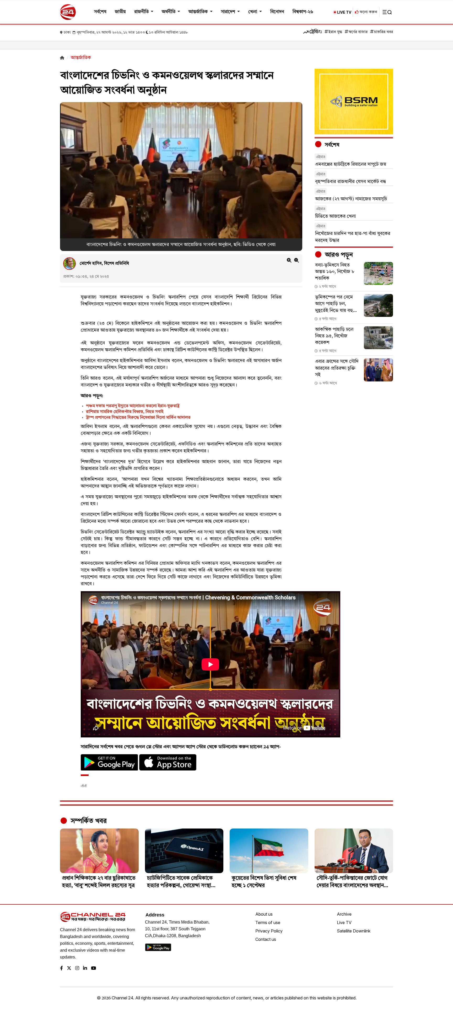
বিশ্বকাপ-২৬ (303, 12)
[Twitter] (69, 968)
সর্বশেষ (100, 12)
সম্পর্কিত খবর (88, 821)
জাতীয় (120, 12)
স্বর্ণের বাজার (358, 32)
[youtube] (93, 968)
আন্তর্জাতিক (198, 12)
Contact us (265, 939)
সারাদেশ (228, 12)
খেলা (253, 12)
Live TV (344, 922)
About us (264, 914)
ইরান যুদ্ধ (335, 32)
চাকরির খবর (383, 32)
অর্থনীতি (169, 12)
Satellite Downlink (353, 931)
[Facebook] (61, 968)
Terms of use (267, 922)
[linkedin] (85, 968)
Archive (344, 914)
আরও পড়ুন (338, 255)
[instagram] (77, 968)
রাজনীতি (142, 12)
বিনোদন (277, 12)
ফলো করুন (368, 12)
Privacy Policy (269, 931)
